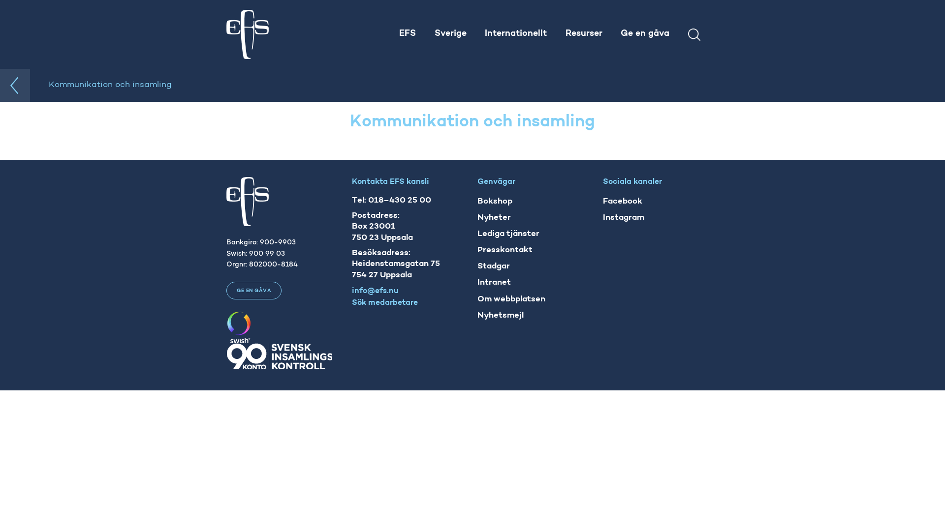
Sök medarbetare (385, 303)
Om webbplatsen (511, 299)
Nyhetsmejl (500, 315)
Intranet (494, 282)
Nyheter (494, 217)
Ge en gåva (254, 291)
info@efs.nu (375, 291)
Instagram (623, 217)
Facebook (622, 201)
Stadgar (493, 266)
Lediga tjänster (508, 234)
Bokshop (494, 201)
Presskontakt (505, 250)
